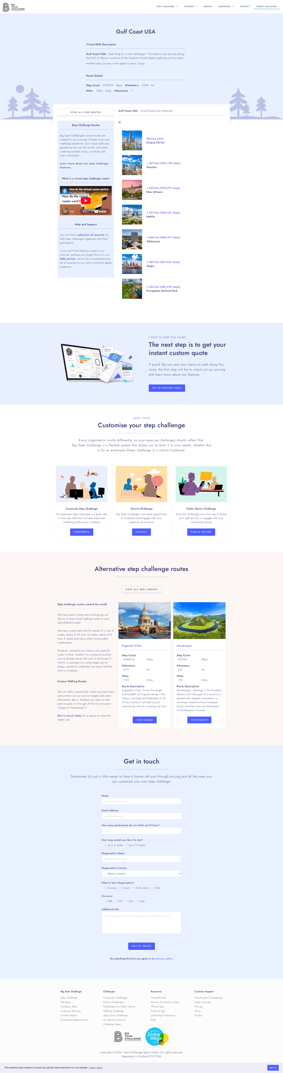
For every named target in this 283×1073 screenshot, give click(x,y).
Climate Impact (69, 1015)
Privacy (198, 1015)
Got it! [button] (273, 1068)
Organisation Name (113, 853)
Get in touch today (69, 715)
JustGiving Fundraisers (163, 1015)
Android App (158, 1011)
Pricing (208, 6)
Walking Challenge (113, 1011)
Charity (141, 532)
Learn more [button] (95, 1067)
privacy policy (164, 958)
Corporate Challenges (115, 997)
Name (105, 795)
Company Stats (69, 1006)
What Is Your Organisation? (118, 882)
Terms (198, 1011)
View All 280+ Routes (142, 589)
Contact (245, 6)
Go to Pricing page (166, 388)
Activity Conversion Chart (165, 1002)
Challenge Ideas (112, 1024)
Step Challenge (69, 997)
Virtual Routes (158, 997)
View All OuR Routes (85, 112)
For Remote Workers (114, 1019)
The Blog (65, 1002)
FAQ (153, 1019)
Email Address (110, 810)
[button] (167, 6)
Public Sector (201, 532)
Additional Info (110, 909)
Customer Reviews (71, 1011)
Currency (107, 896)
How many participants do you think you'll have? (130, 825)
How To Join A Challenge (208, 997)
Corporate (82, 532)
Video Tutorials (203, 1002)
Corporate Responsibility (74, 1019)
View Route (144, 720)
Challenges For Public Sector (119, 1006)
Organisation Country (114, 868)
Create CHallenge (266, 6)
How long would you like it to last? (122, 840)
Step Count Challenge (115, 1015)
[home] (14, 7)
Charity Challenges (113, 1002)
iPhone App (157, 1006)
